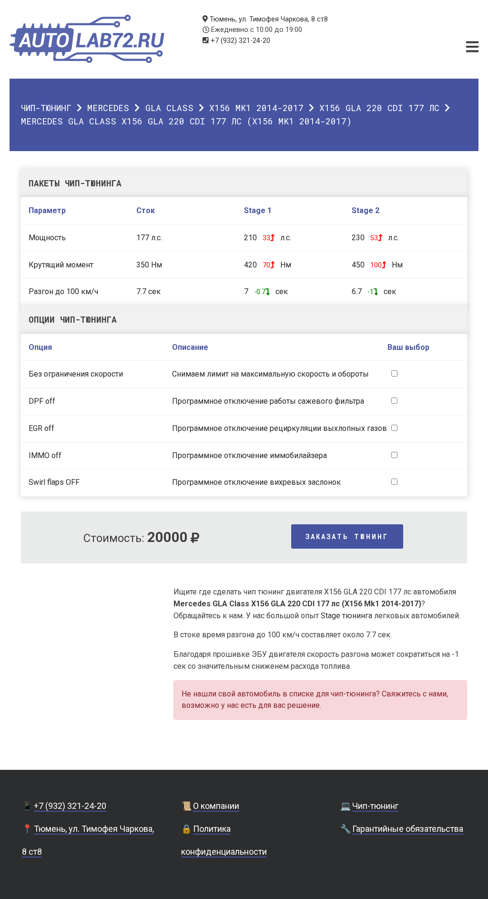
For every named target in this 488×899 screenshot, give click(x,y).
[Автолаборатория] (87, 38)
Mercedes (108, 107)
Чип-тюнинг (46, 107)
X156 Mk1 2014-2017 (256, 107)
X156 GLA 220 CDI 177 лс (379, 107)
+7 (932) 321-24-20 (240, 41)
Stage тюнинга (346, 615)
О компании (216, 806)
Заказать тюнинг (347, 536)
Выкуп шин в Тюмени (244, 894)
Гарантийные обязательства (407, 829)
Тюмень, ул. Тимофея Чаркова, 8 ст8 (269, 19)
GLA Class (169, 107)
